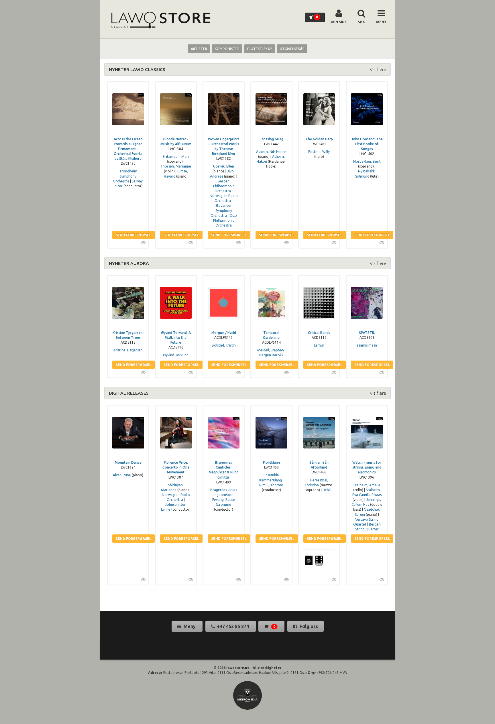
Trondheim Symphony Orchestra (125, 176)
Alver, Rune (122, 475)
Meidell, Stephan (270, 350)
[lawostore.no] (160, 20)
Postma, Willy (319, 152)
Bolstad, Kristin (224, 345)
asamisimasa (367, 345)
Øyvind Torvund (175, 355)
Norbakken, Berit (367, 161)
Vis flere (378, 69)
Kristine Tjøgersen (128, 350)
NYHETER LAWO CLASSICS (137, 69)
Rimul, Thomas (271, 485)
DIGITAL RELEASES (129, 393)
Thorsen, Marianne (175, 166)
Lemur (319, 345)
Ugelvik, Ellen (223, 166)
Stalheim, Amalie (366, 485)
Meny (189, 626)
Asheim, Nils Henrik (271, 152)
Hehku (328, 490)
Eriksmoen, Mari (176, 156)
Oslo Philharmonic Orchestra (225, 220)
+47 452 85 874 (233, 626)
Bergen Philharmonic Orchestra (223, 186)
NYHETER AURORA (129, 263)
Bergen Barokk (271, 355)
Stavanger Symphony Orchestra (221, 210)
